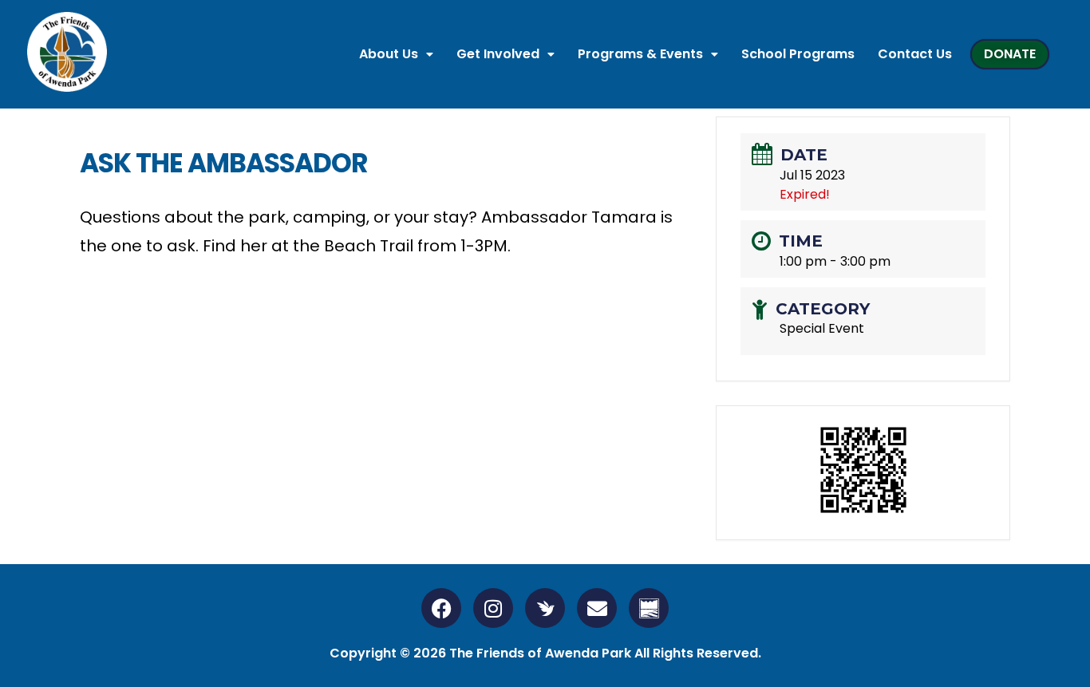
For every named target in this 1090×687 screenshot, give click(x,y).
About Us (388, 54)
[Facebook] (441, 608)
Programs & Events (640, 54)
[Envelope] (597, 608)
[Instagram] (493, 608)
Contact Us (915, 54)
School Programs (798, 54)
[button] (396, 54)
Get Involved (497, 54)
